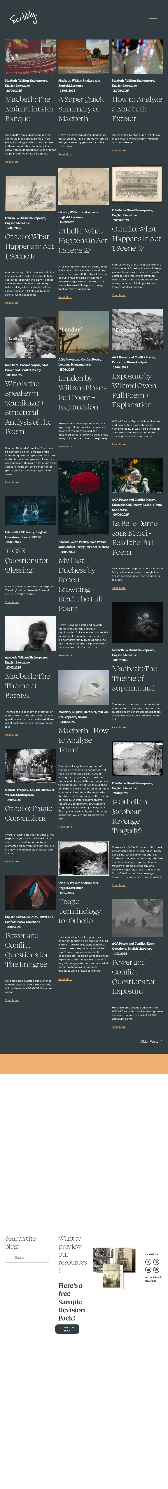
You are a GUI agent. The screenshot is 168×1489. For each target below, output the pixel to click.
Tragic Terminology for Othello (79, 911)
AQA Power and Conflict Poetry (133, 357)
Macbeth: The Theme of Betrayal (27, 685)
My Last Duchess (97, 547)
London (63, 364)
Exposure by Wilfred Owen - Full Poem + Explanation (136, 390)
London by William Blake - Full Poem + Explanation (82, 392)
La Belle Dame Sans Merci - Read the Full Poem (135, 537)
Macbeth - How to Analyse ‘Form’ (83, 740)
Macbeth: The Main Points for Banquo (29, 108)
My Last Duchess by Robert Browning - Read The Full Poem (80, 584)
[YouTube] (148, 1270)
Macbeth (11, 80)
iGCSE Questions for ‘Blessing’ (26, 560)
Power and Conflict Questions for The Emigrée (26, 950)
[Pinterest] (156, 1270)
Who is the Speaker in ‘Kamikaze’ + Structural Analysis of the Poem (28, 407)
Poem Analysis (137, 362)
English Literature (17, 85)
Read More (12, 161)
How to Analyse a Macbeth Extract (137, 108)
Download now (67, 1329)
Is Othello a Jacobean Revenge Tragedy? (129, 816)
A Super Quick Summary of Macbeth (81, 108)
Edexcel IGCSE (30, 537)
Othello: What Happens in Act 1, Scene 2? (83, 240)
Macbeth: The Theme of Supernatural (134, 678)
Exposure (118, 362)
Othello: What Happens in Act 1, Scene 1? (29, 246)
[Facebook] (148, 1262)
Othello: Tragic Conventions (28, 813)
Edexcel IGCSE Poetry (127, 504)
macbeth (10, 657)
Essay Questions (28, 922)
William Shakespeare (32, 80)
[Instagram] (156, 1262)
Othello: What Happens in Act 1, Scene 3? (136, 238)
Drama (82, 717)
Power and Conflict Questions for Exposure (133, 976)
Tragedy (22, 789)
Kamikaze (11, 365)
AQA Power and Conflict (128, 943)
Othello (117, 210)
